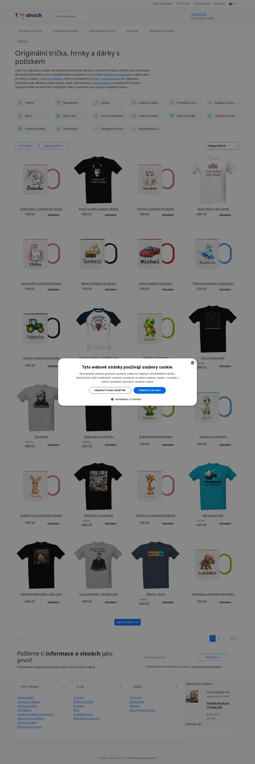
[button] (127, 399)
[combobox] (192, 362)
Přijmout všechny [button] (150, 390)
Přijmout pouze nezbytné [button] (110, 390)
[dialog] (127, 382)
